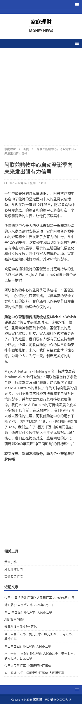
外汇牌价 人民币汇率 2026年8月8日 (28, 605)
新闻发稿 (29, 453)
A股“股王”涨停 (14, 619)
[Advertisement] (41, 94)
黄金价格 (10, 562)
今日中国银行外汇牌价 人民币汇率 (27, 646)
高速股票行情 (13, 576)
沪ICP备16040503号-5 (57, 699)
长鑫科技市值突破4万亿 (20, 627)
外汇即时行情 (13, 569)
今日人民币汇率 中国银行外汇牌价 (27, 665)
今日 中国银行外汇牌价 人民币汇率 (28, 612)
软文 (7, 453)
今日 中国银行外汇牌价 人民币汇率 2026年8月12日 (39, 598)
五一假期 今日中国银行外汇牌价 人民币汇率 (34, 673)
